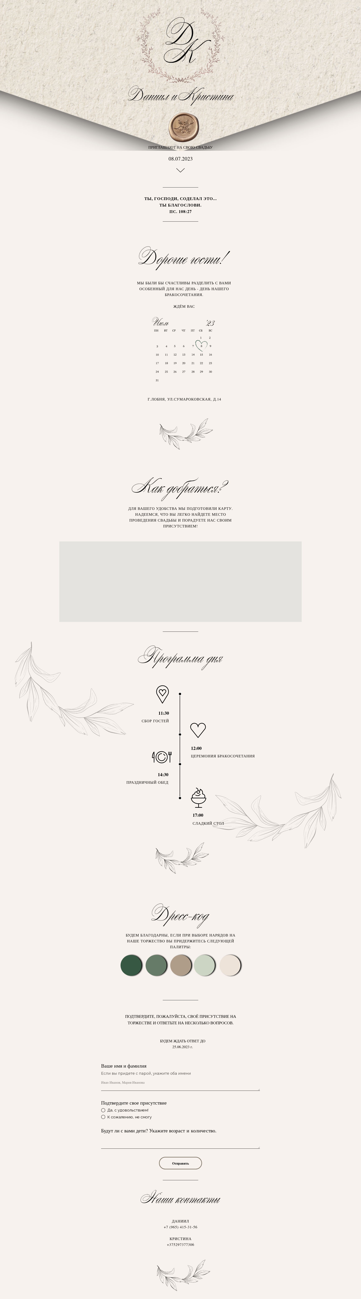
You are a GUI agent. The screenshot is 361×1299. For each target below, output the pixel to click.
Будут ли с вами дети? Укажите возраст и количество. (158, 1130)
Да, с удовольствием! (128, 1110)
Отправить (180, 1163)
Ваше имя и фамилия (123, 1065)
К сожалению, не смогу (129, 1117)
